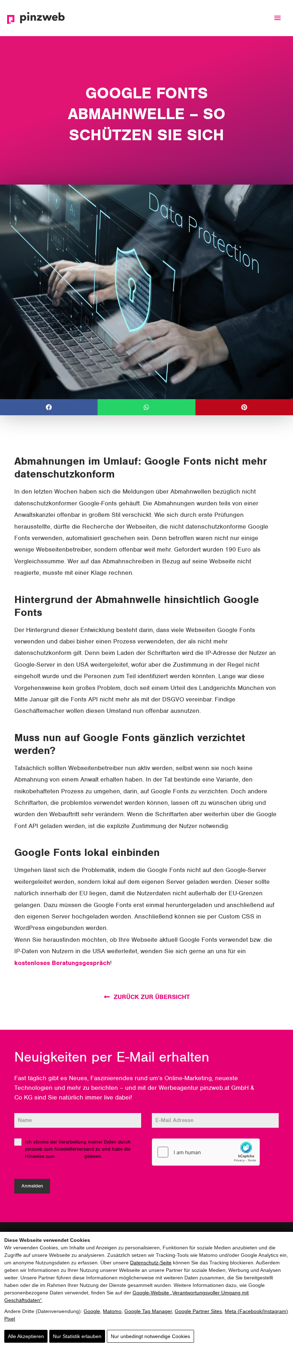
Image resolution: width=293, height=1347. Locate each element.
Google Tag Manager (148, 1311)
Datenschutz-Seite (151, 1262)
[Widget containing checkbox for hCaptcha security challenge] (206, 1152)
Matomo (112, 1311)
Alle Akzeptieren (26, 1336)
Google (92, 1311)
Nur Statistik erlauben (77, 1336)
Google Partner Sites (198, 1311)
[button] (49, 407)
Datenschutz (69, 1156)
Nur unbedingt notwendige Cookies (150, 1336)
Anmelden (32, 1186)
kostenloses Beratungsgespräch (62, 963)
